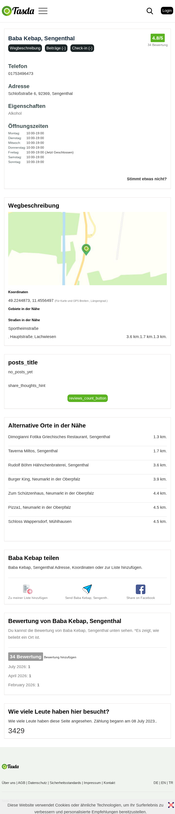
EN (163, 783)
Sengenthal (62, 93)
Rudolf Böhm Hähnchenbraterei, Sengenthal (48, 465)
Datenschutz (37, 783)
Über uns (8, 783)
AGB (21, 783)
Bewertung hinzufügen (60, 657)
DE (156, 783)
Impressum (92, 783)
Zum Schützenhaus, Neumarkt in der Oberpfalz (51, 493)
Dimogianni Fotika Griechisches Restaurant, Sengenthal (59, 437)
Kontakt (109, 783)
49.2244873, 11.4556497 (31, 300)
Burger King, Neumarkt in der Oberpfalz (44, 479)
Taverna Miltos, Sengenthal (33, 451)
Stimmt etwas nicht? (147, 179)
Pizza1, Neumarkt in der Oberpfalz (39, 507)
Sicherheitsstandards (65, 783)
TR (171, 783)
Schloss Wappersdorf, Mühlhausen (40, 521)
